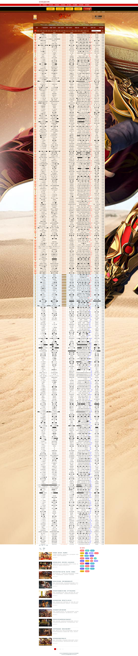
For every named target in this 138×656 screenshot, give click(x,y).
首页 (40, 4)
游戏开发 (92, 566)
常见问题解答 (75, 4)
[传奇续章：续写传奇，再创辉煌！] (45, 556)
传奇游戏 (92, 550)
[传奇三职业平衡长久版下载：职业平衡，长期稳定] (45, 575)
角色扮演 (82, 566)
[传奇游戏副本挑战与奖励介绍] (45, 642)
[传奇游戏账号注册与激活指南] (45, 613)
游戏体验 (86, 555)
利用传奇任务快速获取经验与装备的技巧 (62, 619)
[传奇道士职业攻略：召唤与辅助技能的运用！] (45, 584)
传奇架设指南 (81, 4)
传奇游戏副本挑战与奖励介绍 (59, 638)
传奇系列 (87, 568)
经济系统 (87, 566)
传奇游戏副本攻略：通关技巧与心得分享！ (62, 600)
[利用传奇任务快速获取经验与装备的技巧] (45, 623)
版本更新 (92, 563)
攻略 (91, 558)
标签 (42, 545)
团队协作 (91, 555)
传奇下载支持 (69, 4)
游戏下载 (96, 553)
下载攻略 (82, 571)
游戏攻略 (82, 550)
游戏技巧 (82, 560)
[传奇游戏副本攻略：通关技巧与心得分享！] (45, 603)
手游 (86, 553)
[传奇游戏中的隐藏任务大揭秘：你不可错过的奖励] (45, 594)
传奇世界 (87, 560)
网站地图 (76, 653)
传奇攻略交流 (57, 4)
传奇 (95, 558)
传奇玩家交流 (63, 4)
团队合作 (82, 568)
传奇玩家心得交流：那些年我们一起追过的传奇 (63, 562)
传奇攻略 (95, 560)
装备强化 (82, 563)
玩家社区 (87, 563)
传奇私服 (87, 550)
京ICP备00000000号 (71, 653)
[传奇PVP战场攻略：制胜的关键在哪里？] (45, 632)
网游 (47, 545)
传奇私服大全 (45, 4)
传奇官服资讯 (87, 4)
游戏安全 (82, 558)
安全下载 (87, 558)
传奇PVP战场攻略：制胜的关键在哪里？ (62, 629)
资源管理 (87, 571)
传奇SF (82, 555)
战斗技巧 (92, 568)
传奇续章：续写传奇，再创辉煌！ (60, 552)
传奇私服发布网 (44, 2)
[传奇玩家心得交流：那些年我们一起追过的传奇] (45, 565)
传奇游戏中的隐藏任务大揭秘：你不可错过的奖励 (64, 590)
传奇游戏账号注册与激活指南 (59, 610)
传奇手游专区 (51, 4)
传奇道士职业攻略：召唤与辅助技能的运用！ (63, 581)
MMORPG (91, 553)
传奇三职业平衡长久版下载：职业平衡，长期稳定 (64, 571)
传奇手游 (82, 553)
